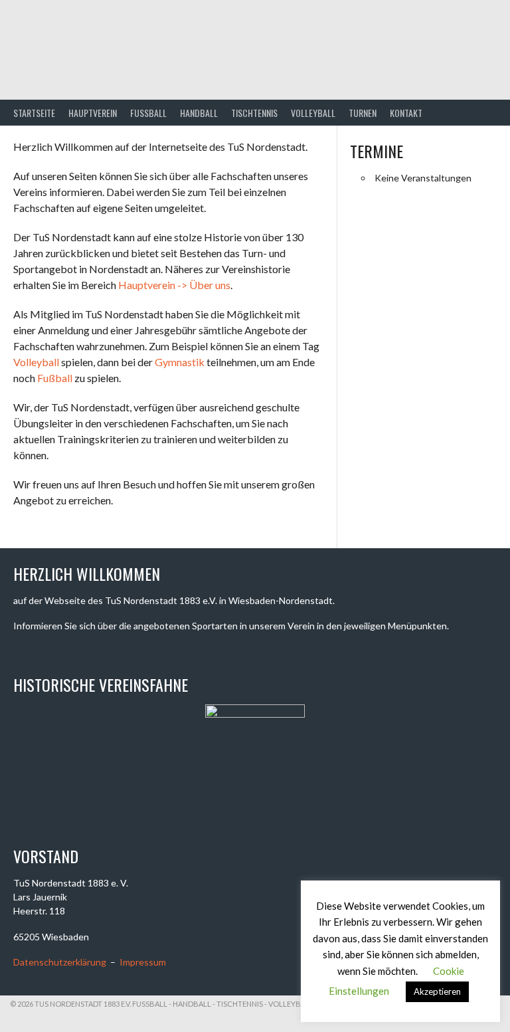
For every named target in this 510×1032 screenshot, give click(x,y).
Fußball (54, 377)
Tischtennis (254, 113)
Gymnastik (180, 362)
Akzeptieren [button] (437, 991)
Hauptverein (92, 113)
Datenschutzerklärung (59, 962)
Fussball (148, 113)
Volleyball (313, 113)
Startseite (34, 113)
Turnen (363, 113)
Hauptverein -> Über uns (174, 284)
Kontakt (406, 113)
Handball (199, 113)
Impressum (143, 962)
